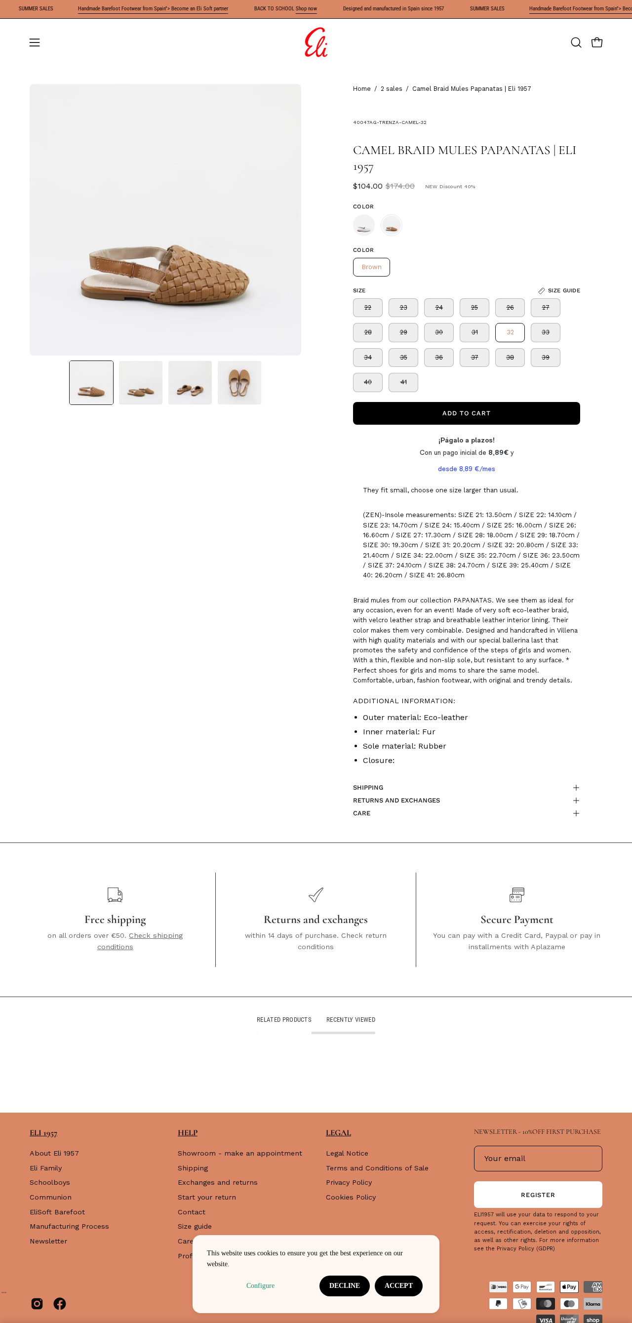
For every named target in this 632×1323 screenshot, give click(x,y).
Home (362, 88)
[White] (364, 225)
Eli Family (46, 1168)
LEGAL (338, 1132)
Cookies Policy (351, 1197)
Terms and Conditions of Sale (377, 1168)
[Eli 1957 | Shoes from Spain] (316, 42)
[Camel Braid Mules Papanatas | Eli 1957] (91, 383)
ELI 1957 (43, 1132)
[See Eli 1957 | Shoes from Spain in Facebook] (59, 1303)
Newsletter (48, 1241)
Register (538, 1195)
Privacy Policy (349, 1183)
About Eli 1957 (54, 1153)
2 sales (391, 88)
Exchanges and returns (218, 1183)
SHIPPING (368, 787)
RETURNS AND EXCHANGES (396, 800)
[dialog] (316, 1274)
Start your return (207, 1197)
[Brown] (391, 225)
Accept (399, 1285)
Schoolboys (50, 1183)
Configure (260, 1285)
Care (186, 1241)
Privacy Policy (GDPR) (526, 1248)
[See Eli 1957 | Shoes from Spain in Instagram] (37, 1303)
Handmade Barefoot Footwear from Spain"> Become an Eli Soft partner (138, 8)
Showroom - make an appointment (240, 1153)
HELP (188, 1132)
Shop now (291, 8)
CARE (361, 813)
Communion (51, 1197)
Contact (191, 1212)
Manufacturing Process (69, 1227)
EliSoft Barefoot (57, 1212)
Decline (344, 1285)
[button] (576, 42)
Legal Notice (347, 1153)
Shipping (193, 1168)
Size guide (195, 1227)
